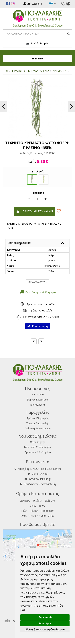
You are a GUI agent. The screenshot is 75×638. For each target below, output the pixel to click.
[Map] (37, 544)
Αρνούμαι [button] (45, 623)
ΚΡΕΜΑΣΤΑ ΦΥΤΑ (37, 282)
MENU (50, 58)
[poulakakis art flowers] (8, 4)
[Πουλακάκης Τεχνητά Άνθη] (37, 18)
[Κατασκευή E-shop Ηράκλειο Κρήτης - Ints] (8, 621)
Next (71, 106)
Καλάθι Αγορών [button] (39, 43)
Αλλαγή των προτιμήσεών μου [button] (45, 629)
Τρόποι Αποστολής (40, 310)
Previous (3, 106)
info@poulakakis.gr (40, 479)
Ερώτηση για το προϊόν (41, 304)
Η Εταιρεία (37, 394)
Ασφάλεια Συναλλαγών (38, 447)
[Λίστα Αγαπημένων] (63, 3)
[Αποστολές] (25, 310)
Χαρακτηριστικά (19, 243)
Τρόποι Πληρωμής (37, 418)
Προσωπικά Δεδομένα (37, 452)
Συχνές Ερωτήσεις (37, 399)
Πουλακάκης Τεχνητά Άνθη (40, 484)
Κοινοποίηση (39, 326)
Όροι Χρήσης (37, 442)
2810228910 (34, 3)
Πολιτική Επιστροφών (38, 428)
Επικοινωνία (37, 404)
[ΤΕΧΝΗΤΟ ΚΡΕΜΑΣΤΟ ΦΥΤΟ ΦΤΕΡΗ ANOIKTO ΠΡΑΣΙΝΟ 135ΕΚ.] (43, 179)
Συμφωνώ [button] (45, 617)
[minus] (29, 199)
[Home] (6, 71)
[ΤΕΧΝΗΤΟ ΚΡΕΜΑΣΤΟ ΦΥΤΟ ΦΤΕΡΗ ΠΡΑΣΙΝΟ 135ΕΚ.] (32, 179)
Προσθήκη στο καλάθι (37, 211)
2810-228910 (51, 317)
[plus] (45, 199)
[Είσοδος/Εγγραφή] (68, 4)
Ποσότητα (37, 192)
